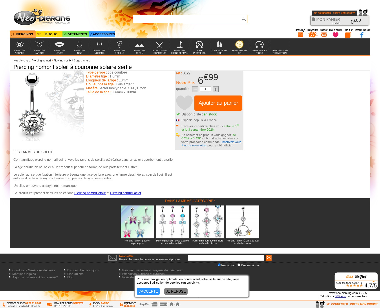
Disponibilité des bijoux (83, 270)
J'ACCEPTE (148, 291)
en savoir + (190, 282)
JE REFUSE (176, 291)
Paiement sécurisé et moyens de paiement (152, 270)
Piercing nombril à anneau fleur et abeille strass (243, 242)
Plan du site (75, 274)
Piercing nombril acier (125, 193)
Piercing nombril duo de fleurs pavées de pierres (207, 242)
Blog (70, 277)
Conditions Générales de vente (33, 270)
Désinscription (251, 265)
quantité (182, 89)
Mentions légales (24, 274)
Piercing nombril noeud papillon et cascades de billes (172, 242)
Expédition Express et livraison (143, 274)
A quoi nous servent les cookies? (35, 277)
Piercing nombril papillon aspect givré (137, 242)
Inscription (228, 265)
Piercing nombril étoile (90, 193)
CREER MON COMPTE (344, 13)
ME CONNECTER (322, 13)
